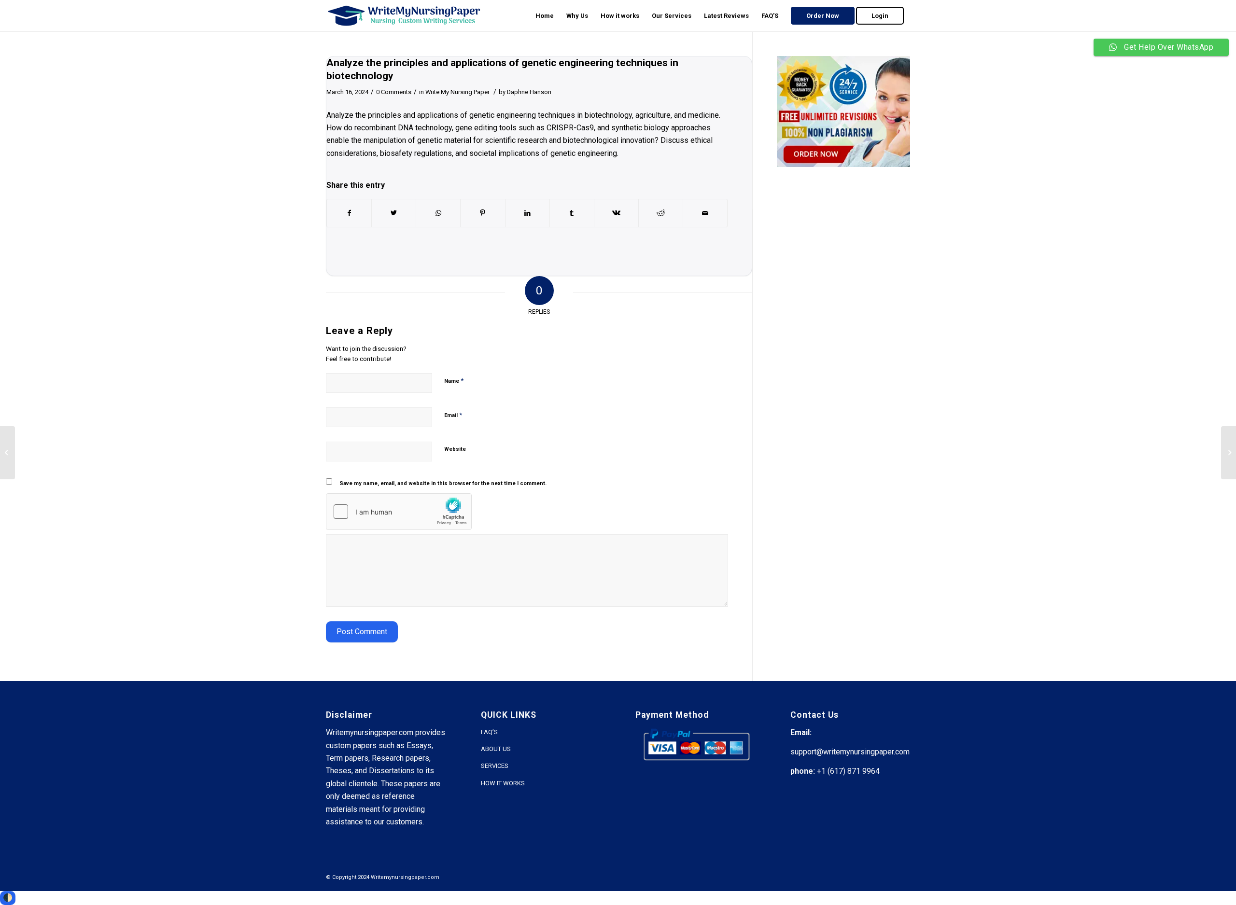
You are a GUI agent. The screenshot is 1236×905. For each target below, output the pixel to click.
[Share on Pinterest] (483, 212)
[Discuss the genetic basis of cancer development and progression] (7, 452)
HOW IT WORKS (503, 783)
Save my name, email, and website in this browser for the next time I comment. (443, 483)
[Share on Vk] (616, 212)
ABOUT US (496, 748)
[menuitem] (544, 15)
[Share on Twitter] (394, 212)
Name (454, 380)
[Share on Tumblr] (572, 212)
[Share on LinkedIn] (527, 212)
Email (453, 414)
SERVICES (494, 765)
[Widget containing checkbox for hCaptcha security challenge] (399, 511)
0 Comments (393, 92)
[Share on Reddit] (661, 212)
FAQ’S (489, 732)
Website (455, 449)
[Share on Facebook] (349, 212)
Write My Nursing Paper (457, 92)
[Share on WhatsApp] (438, 212)
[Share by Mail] (705, 212)
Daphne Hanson (529, 92)
